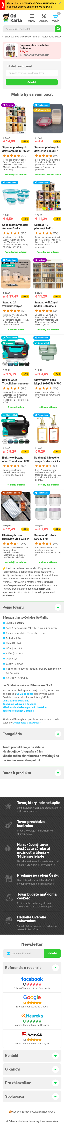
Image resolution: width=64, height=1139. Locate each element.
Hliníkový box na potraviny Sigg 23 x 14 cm (16, 539)
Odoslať (31, 82)
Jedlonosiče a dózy (51, 36)
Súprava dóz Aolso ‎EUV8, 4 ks (45, 537)
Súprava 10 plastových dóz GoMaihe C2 (43, 228)
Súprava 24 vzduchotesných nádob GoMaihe (12, 306)
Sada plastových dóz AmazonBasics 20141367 (15, 228)
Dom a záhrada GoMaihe (16, 700)
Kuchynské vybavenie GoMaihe (19, 704)
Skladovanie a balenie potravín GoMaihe (25, 707)
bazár (26, 1121)
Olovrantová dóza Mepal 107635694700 (47, 381)
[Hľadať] (58, 28)
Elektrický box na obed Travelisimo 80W (16, 459)
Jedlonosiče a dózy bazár (26, 722)
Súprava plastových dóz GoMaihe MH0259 (16, 149)
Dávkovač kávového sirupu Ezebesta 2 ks (47, 459)
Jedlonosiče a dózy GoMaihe (18, 710)
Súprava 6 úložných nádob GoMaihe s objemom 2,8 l (46, 306)
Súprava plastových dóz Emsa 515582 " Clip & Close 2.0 (46, 151)
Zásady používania (32, 1111)
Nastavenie (49, 1111)
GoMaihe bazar (24, 693)
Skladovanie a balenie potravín (21, 36)
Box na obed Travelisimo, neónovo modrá (15, 383)
